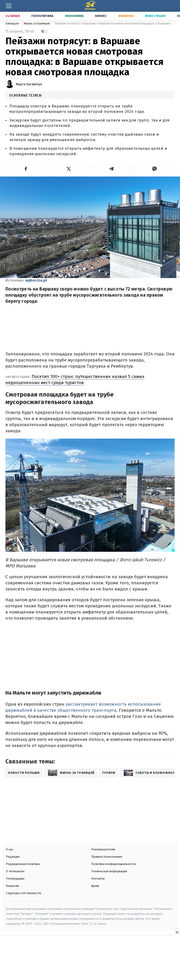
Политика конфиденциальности (113, 864)
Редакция (12, 856)
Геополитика (42, 16)
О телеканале (15, 871)
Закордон (12, 23)
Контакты (98, 878)
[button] (25, 169)
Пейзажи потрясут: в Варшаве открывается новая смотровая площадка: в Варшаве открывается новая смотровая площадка (114, 23)
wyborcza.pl (36, 280)
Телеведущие (15, 878)
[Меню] (8, 6)
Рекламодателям (103, 849)
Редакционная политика (23, 864)
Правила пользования (106, 856)
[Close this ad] (176, 932)
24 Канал (13, 16)
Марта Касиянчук (29, 84)
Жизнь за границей (37, 23)
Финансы (126, 16)
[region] (90, 947)
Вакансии (12, 886)
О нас (9, 849)
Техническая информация (109, 871)
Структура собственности (23, 893)
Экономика (74, 16)
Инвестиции (155, 16)
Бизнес (101, 16)
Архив (95, 886)
